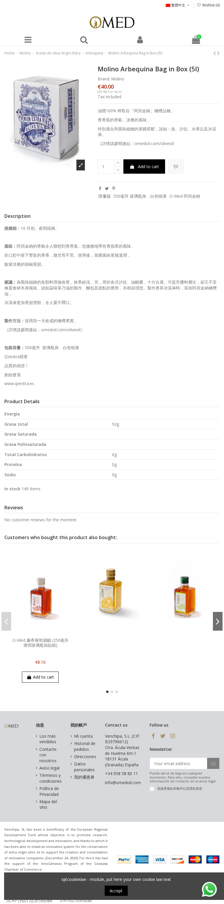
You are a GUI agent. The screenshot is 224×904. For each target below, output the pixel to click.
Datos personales (84, 766)
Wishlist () (210, 5)
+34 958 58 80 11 (121, 773)
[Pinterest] (113, 188)
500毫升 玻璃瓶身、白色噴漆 (140, 196)
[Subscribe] (213, 763)
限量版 (105, 196)
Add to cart (148, 166)
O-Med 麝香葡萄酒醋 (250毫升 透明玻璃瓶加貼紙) (40, 642)
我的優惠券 (84, 777)
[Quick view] (44, 633)
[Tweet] (107, 188)
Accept (116, 890)
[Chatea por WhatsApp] (209, 889)
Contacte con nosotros (48, 754)
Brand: (104, 79)
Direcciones (85, 756)
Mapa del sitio (48, 804)
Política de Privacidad (49, 791)
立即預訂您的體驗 (75, 900)
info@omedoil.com (123, 782)
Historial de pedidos (84, 746)
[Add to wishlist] (176, 166)
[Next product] (218, 53)
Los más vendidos (47, 739)
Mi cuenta (83, 736)
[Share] (100, 188)
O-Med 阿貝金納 (184, 196)
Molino (117, 79)
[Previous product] (215, 53)
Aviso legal (49, 768)
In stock (12, 488)
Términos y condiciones (50, 778)
